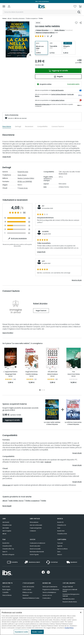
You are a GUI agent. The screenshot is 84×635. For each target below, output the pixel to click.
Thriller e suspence (32, 501)
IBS (43, 65)
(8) (24, 213)
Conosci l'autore (58, 126)
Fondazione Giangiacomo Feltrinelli (71, 595)
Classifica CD (61, 525)
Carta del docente (28, 587)
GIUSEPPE (45, 232)
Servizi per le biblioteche (50, 587)
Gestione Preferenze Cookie (31, 598)
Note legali (6, 506)
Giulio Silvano (59, 30)
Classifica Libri (7, 525)
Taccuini (60, 543)
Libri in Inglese (6, 531)
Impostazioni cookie (21, 632)
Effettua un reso (27, 592)
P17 (43, 206)
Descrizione (6, 126)
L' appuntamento (10, 372)
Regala (60, 76)
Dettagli (18, 126)
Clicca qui (6, 485)
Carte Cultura (27, 589)
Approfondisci (7, 333)
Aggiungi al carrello (60, 71)
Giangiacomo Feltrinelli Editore (70, 590)
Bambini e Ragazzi (8, 554)
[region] (42, 622)
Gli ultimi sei (52, 372)
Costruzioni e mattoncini (37, 543)
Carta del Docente (57, 90)
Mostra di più (77, 280)
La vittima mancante (73, 422)
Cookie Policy (69, 628)
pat (43, 261)
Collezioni (33, 531)
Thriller (43, 501)
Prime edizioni (34, 522)
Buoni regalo (6, 589)
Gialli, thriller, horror (16, 501)
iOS (42, 462)
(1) (29, 225)
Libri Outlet (5, 528)
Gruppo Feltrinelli (68, 587)
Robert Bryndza (42, 30)
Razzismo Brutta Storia (70, 602)
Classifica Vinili (62, 534)
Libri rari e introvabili (36, 525)
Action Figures (34, 554)
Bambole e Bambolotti (37, 552)
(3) (29, 218)
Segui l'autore (41, 311)
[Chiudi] (80, 612)
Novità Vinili (60, 531)
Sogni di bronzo (31, 372)
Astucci (59, 554)
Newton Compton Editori (45, 33)
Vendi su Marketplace (49, 592)
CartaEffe (5, 592)
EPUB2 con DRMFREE (25, 181)
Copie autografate (35, 528)
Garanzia (25, 595)
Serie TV (4, 552)
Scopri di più (23, 188)
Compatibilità (42, 126)
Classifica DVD (7, 546)
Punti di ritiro (6, 587)
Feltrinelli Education (69, 599)
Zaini (58, 552)
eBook (4, 501)
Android (48, 462)
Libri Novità (5, 522)
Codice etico (47, 598)
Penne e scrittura (62, 549)
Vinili (58, 528)
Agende (59, 546)
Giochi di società (35, 549)
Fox (73, 372)
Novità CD (60, 522)
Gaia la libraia (6, 595)
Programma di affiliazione (51, 589)
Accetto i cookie (37, 632)
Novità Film (5, 543)
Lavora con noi (47, 595)
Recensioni (29, 126)
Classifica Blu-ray (8, 549)
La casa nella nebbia (52, 422)
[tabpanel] (17, 39)
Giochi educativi (35, 546)
